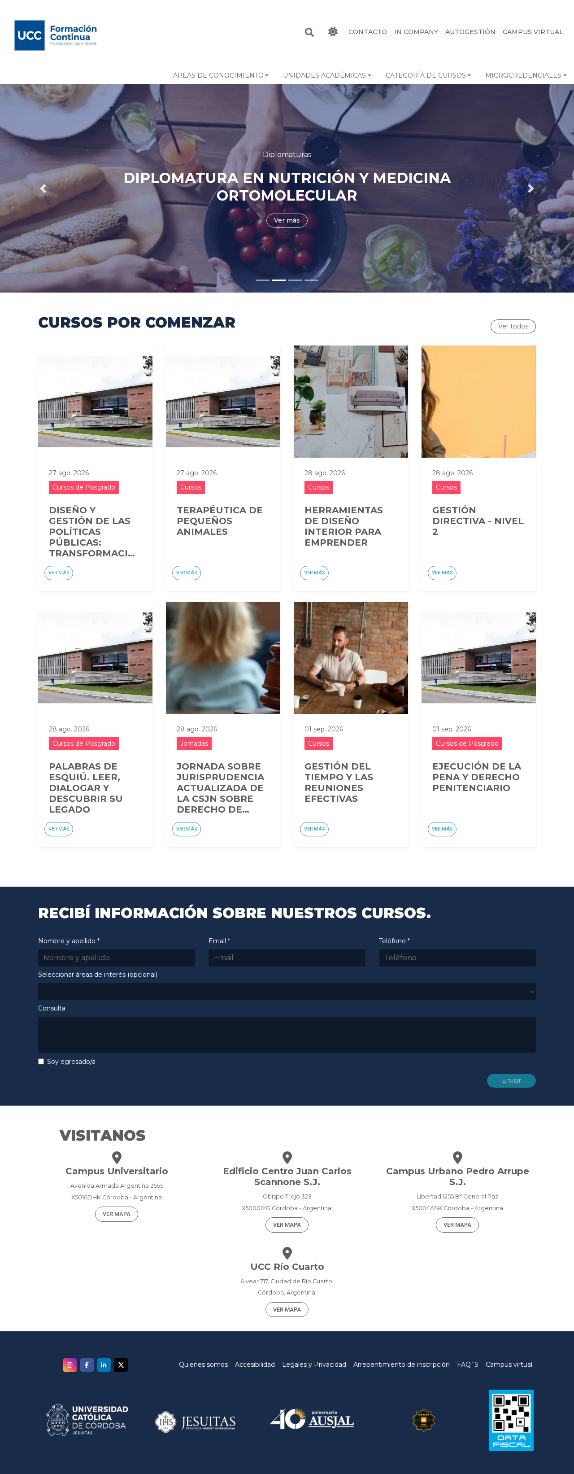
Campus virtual (509, 1364)
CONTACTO (367, 32)
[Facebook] (87, 1365)
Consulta (51, 1008)
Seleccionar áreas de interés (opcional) (97, 975)
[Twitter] (121, 1365)
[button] (221, 75)
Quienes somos (203, 1364)
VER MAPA (116, 1214)
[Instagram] (70, 1365)
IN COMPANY (416, 32)
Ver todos (513, 326)
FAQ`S (467, 1364)
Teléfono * (394, 941)
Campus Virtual (533, 32)
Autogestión (470, 32)
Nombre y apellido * (69, 941)
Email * (219, 941)
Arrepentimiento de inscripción (401, 1364)
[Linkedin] (104, 1365)
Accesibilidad (255, 1364)
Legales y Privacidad (314, 1364)
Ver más (58, 573)
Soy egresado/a (71, 1062)
